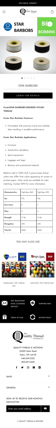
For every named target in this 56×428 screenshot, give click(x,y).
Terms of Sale (17, 317)
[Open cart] (52, 11)
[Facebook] (17, 367)
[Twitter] (22, 367)
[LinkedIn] (39, 367)
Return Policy (45, 317)
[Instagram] (28, 367)
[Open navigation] (4, 12)
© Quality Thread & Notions (30, 421)
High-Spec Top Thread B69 (42, 283)
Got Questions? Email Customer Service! (18, 303)
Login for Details (27, 95)
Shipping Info (45, 303)
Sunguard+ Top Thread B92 (14, 284)
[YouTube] (34, 367)
